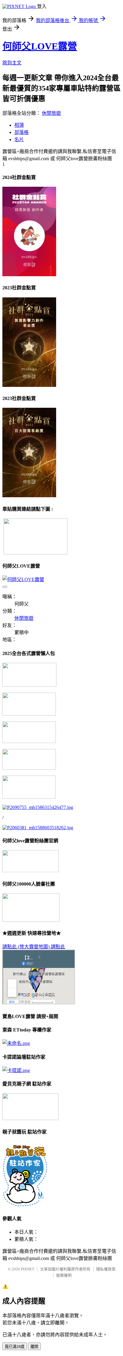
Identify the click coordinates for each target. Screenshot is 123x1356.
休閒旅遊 (51, 113)
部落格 (21, 132)
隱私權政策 (106, 1269)
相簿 (19, 125)
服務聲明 (64, 1275)
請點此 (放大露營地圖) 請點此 (33, 946)
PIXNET (27, 1269)
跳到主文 (11, 62)
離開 (34, 1346)
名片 (19, 139)
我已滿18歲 (14, 1346)
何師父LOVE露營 (39, 46)
